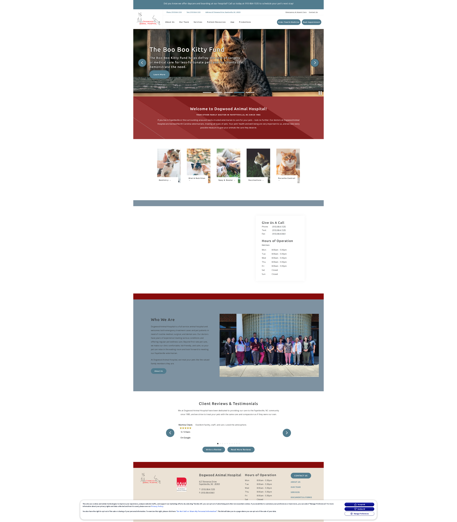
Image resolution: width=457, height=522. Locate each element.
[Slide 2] (218, 92)
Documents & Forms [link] (301, 497)
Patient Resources (216, 22)
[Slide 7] (232, 443)
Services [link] (198, 22)
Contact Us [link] (313, 12)
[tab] (266, 245)
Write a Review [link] (213, 449)
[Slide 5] (250, 92)
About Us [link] (158, 371)
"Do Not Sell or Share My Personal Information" (196, 511)
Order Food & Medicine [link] (288, 22)
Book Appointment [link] (311, 22)
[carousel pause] (320, 92)
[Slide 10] (239, 443)
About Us (170, 22)
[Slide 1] (207, 92)
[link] (148, 19)
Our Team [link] (184, 22)
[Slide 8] (234, 443)
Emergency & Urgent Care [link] (296, 12)
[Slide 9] (236, 443)
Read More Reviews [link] (241, 449)
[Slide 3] (228, 92)
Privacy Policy (157, 506)
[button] (183, 484)
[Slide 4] (239, 92)
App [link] (232, 22)
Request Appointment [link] (165, 75)
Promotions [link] (245, 22)
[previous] (142, 63)
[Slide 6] (229, 443)
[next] (315, 63)
